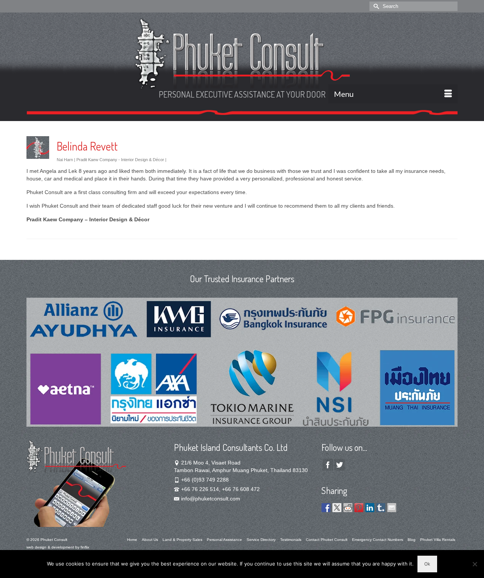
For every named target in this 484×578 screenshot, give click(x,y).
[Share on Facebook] (325, 507)
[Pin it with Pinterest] (358, 507)
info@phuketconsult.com (210, 499)
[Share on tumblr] (380, 507)
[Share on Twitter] (336, 507)
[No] (474, 564)
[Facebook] (328, 465)
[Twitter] (339, 465)
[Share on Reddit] (347, 507)
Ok (427, 564)
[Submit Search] (375, 6)
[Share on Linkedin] (369, 507)
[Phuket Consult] (242, 54)
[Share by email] (391, 507)
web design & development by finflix (57, 547)
